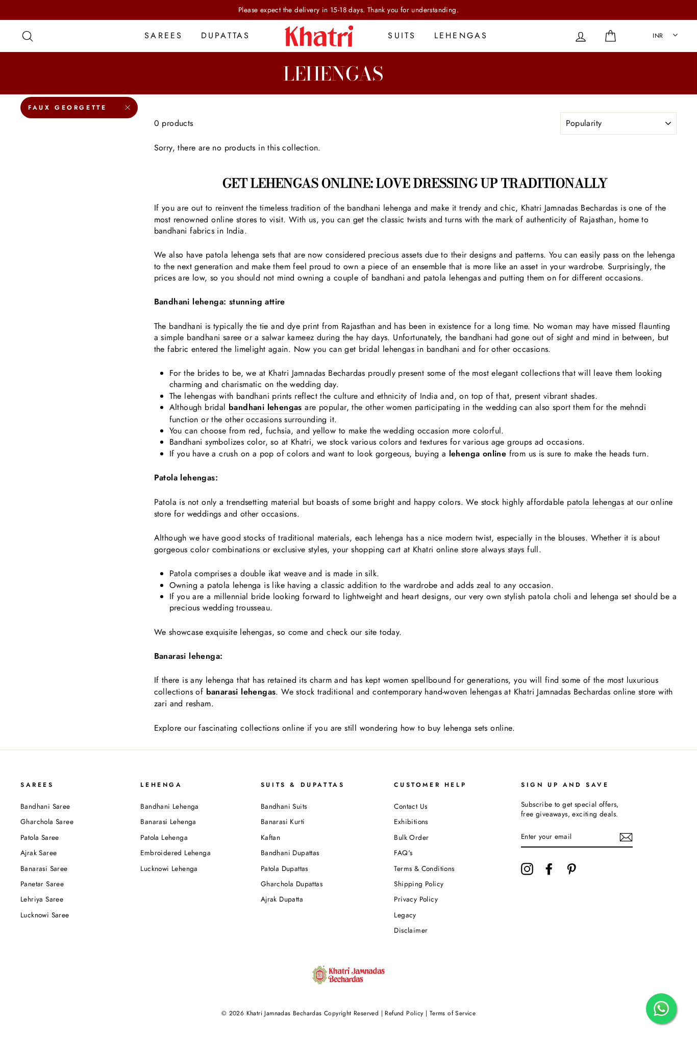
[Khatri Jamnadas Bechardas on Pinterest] (571, 869)
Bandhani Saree (45, 806)
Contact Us (410, 806)
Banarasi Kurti (283, 821)
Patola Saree (39, 837)
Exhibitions (411, 821)
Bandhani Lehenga (169, 806)
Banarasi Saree (44, 868)
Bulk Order (411, 837)
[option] (348, 10)
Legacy (405, 915)
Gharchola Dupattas (291, 884)
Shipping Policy (418, 884)
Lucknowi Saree (44, 915)
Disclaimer (411, 930)
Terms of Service (453, 1013)
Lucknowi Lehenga (168, 868)
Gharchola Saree (46, 821)
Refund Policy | (406, 1013)
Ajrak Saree (38, 853)
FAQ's (403, 853)
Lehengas (461, 35)
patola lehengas (595, 502)
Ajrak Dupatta (282, 899)
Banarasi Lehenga (168, 821)
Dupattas (226, 35)
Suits (402, 35)
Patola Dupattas (284, 868)
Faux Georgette (67, 107)
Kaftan (270, 837)
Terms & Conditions (424, 868)
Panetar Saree (42, 884)
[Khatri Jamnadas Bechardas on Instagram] (527, 869)
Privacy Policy (416, 899)
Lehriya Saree (41, 899)
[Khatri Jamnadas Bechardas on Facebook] (549, 869)
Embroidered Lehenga (175, 853)
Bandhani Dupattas (290, 853)
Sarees (163, 35)
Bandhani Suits (284, 806)
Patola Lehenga (164, 837)
